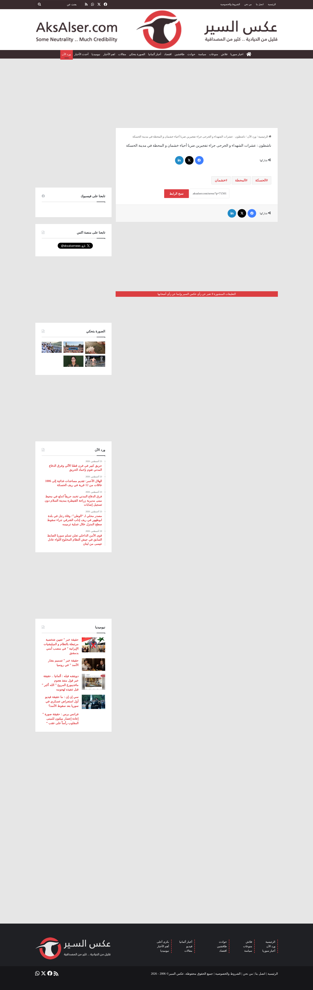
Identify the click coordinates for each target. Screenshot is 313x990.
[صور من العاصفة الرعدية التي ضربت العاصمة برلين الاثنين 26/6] (95, 361)
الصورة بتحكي (137, 54)
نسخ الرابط (176, 193)
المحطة (240, 180)
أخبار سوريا (268, 950)
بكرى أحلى (163, 941)
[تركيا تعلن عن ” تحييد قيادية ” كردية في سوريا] (73, 361)
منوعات (213, 54)
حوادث (191, 54)
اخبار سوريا (236, 54)
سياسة (202, 54)
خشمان (220, 180)
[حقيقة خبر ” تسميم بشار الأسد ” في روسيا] (93, 664)
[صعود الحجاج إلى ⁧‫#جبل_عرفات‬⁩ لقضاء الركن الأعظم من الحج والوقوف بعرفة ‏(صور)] (52, 347)
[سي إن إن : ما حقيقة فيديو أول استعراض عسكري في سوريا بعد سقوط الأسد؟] (93, 702)
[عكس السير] (156, 29)
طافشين (179, 54)
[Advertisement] (156, 91)
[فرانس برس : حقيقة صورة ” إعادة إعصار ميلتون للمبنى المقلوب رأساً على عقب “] (93, 718)
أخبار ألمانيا (154, 54)
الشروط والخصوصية (230, 4)
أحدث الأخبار (81, 54)
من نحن (248, 4)
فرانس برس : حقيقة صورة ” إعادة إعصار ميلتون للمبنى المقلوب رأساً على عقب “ (60, 719)
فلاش (224, 54)
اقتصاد (168, 54)
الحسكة (260, 180)
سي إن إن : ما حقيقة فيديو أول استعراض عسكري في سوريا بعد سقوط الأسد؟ (62, 701)
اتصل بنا (260, 4)
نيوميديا (96, 54)
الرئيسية (272, 4)
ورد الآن (66, 54)
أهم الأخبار (163, 946)
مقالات (122, 54)
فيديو (189, 946)
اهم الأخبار (109, 54)
